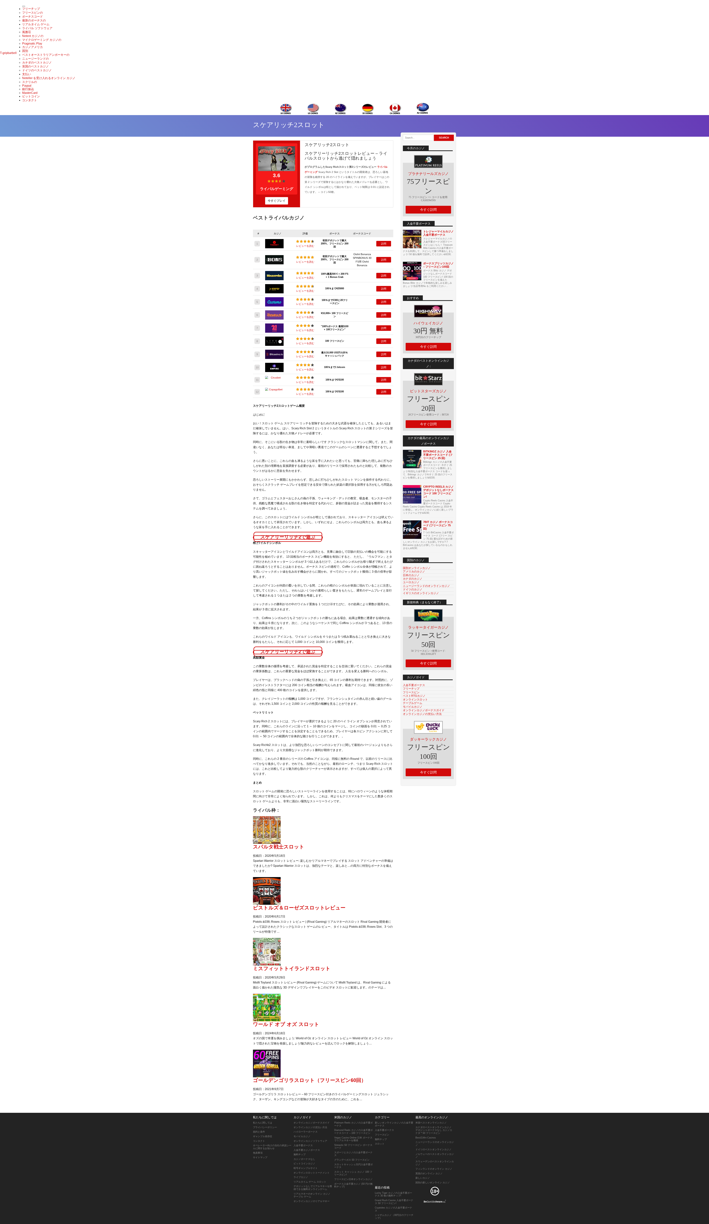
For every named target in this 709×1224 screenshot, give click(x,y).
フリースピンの (32, 12)
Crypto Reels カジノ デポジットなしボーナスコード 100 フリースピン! (438, 491)
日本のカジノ (411, 575)
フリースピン (411, 692)
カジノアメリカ (32, 47)
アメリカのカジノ (414, 571)
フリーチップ (31, 8)
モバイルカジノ (412, 706)
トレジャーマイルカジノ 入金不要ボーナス (438, 233)
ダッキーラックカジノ (428, 739)
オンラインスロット (415, 699)
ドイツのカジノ (412, 589)
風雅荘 (26, 32)
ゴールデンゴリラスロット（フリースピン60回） (309, 1080)
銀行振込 (28, 89)
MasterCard (29, 92)
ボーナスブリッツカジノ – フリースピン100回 (438, 265)
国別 (25, 50)
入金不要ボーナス (414, 685)
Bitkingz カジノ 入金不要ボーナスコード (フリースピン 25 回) (438, 455)
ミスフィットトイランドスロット (291, 968)
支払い (26, 74)
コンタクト (29, 100)
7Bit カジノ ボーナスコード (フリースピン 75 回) (438, 525)
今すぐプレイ (276, 200)
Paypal (26, 85)
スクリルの (29, 81)
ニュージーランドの (35, 58)
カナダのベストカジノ (37, 62)
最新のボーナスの (34, 20)
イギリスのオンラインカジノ (421, 593)
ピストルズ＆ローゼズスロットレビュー (299, 908)
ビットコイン (31, 96)
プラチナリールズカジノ (428, 174)
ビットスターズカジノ (428, 391)
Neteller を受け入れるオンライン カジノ (48, 78)
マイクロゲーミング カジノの (41, 39)
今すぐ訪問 (428, 210)
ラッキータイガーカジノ (428, 627)
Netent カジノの (32, 35)
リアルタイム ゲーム (35, 24)
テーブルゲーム (412, 703)
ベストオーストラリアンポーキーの (45, 54)
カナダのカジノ (412, 578)
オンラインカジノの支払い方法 (422, 713)
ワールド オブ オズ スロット (286, 1024)
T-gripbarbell (8, 52)
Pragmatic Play (32, 43)
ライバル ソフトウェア (37, 28)
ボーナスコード (32, 16)
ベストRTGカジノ (414, 695)
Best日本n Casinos (425, 1137)
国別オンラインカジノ (417, 568)
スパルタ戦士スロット (278, 847)
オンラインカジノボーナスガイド (423, 710)
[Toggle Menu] (23, 6)
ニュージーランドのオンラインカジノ (426, 585)
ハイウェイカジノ (428, 323)
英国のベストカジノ (35, 66)
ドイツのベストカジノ (37, 70)
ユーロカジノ (411, 582)
